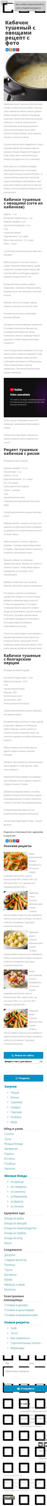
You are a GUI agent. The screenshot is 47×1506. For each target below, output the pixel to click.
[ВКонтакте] (7, 49)
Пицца (15, 1092)
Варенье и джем (14, 1284)
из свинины (18, 1191)
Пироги (9, 1153)
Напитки (9, 1168)
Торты (8, 1270)
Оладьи (15, 1107)
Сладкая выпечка (15, 1260)
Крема (8, 1279)
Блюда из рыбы (14, 1218)
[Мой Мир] (14, 49)
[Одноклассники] (10, 49)
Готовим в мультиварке (19, 1310)
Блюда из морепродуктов (20, 1228)
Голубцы (9, 1163)
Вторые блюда (13, 1144)
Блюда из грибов (15, 1233)
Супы (7, 1139)
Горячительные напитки (26, 1343)
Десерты (9, 1255)
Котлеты (9, 1158)
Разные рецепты (16, 1322)
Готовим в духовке (16, 1305)
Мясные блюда (15, 1176)
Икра (14, 1122)
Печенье (9, 1265)
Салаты (9, 1134)
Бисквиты (10, 1274)
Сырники (16, 1102)
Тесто (14, 1333)
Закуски (10, 1086)
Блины (15, 1097)
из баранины (19, 1196)
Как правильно (20, 1338)
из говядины (19, 1186)
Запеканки (11, 1148)
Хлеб (14, 1328)
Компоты (10, 1289)
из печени (17, 1206)
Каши (7, 1243)
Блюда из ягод (13, 1238)
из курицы (17, 1181)
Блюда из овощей (15, 1223)
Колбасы (16, 1117)
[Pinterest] (17, 49)
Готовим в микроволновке (21, 1315)
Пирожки (16, 1112)
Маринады (17, 1348)
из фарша (17, 1201)
